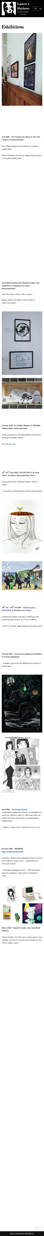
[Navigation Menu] (35, 9)
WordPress (29, 1234)
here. (14, 444)
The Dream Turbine (19, 809)
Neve (12, 1234)
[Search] (40, 8)
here (37, 827)
